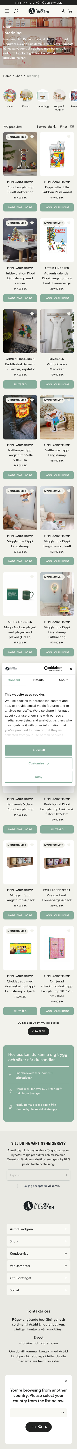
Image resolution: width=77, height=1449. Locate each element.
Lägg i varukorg (20, 207)
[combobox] (38, 1412)
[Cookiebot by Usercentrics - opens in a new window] (46, 669)
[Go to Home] (38, 11)
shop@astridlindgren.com (38, 1343)
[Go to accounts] (62, 11)
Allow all (38, 750)
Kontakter (52, 1361)
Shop (18, 76)
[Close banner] (70, 668)
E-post (38, 1337)
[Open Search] (17, 11)
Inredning (32, 76)
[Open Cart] (68, 11)
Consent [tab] (14, 680)
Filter (63, 126)
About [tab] (63, 680)
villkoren (53, 1186)
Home (7, 76)
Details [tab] (38, 680)
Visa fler (38, 1031)
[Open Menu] (7, 11)
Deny (38, 776)
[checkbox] (19, 1186)
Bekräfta (38, 1427)
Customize (36, 763)
